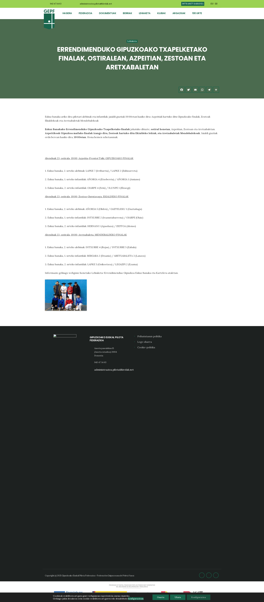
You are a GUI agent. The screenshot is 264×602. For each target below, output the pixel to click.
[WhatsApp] (202, 90)
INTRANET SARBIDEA (193, 3)
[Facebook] (182, 90)
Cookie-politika (146, 347)
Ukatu (178, 597)
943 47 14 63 (55, 3)
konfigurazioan (135, 598)
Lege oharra (144, 341)
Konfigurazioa (198, 597)
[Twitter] (188, 90)
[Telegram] (209, 90)
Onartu (160, 597)
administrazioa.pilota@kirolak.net (96, 3)
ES (216, 3)
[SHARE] (216, 90)
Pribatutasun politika (149, 336)
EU (212, 3)
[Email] (195, 90)
